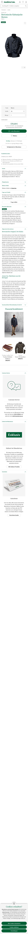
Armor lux (13, 188)
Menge (6, 115)
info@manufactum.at (17, 416)
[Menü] (2, 2)
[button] (25, 23)
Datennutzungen (5, 912)
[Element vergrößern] (25, 67)
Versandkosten (20, 125)
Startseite (3, 9)
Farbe (6, 108)
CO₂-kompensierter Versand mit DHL (14, 127)
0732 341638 (17, 414)
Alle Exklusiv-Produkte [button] (14, 466)
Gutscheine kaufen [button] (14, 515)
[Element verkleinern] (22, 67)
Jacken (8, 9)
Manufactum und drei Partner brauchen (10, 909)
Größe (6, 111)
